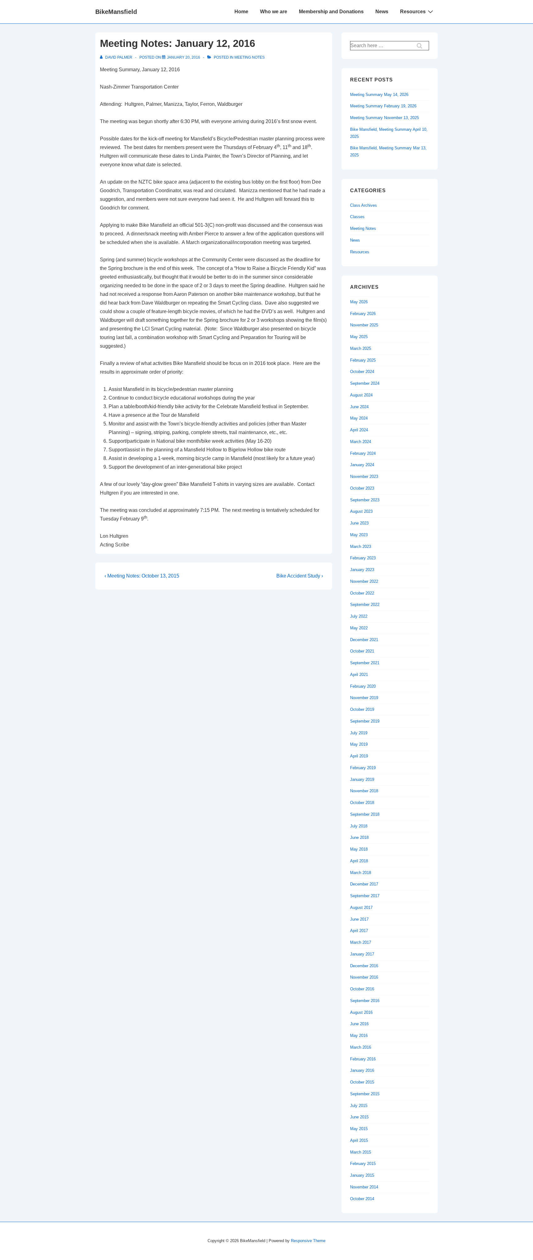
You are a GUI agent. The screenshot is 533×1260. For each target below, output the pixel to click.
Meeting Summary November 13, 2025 (384, 117)
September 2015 (364, 1094)
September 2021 (364, 663)
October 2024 (362, 371)
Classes (357, 216)
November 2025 (364, 325)
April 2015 (359, 1140)
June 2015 (359, 1117)
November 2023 (364, 476)
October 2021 (362, 651)
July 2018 (358, 826)
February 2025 (363, 360)
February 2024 (363, 453)
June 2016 (359, 1024)
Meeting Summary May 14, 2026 (379, 94)
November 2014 (364, 1187)
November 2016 (364, 977)
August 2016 (361, 1012)
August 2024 (361, 395)
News (381, 11)
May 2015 (359, 1128)
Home (241, 11)
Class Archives (363, 205)
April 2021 (359, 674)
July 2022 (358, 616)
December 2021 (364, 639)
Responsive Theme (308, 1240)
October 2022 (362, 593)
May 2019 (359, 744)
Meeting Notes (249, 57)
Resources (413, 11)
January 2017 (362, 954)
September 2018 (364, 814)
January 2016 (362, 1070)
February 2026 (363, 313)
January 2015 (362, 1175)
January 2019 (362, 779)
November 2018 (364, 791)
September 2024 (364, 383)
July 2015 (358, 1105)
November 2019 (364, 697)
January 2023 (362, 569)
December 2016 (364, 966)
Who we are (273, 11)
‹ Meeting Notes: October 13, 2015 (142, 575)
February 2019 (363, 767)
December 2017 (364, 884)
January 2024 (362, 464)
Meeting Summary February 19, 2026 (383, 106)
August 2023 (361, 511)
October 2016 (362, 989)
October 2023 (362, 488)
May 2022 (359, 628)
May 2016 (359, 1035)
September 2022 (364, 604)
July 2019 (358, 733)
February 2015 (363, 1163)
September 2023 (364, 500)
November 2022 (364, 581)
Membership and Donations (331, 11)
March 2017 (360, 942)
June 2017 (359, 919)
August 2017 (361, 907)
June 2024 (359, 406)
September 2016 (364, 1000)
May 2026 (359, 302)
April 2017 (359, 930)
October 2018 (362, 802)
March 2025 (360, 348)
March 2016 (360, 1047)
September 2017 (364, 895)
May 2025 (359, 336)
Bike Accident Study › (299, 575)
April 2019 (359, 756)
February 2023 (363, 558)
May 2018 (359, 849)
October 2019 (362, 709)
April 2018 (359, 861)
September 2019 (364, 721)
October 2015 (362, 1082)
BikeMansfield (116, 11)
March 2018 (360, 872)
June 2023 (359, 523)
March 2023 (360, 546)
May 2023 (359, 535)
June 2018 (359, 837)
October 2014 (362, 1198)
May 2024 (359, 418)
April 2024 (359, 430)
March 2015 (360, 1152)
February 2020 (363, 686)
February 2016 (363, 1059)
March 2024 (360, 441)
